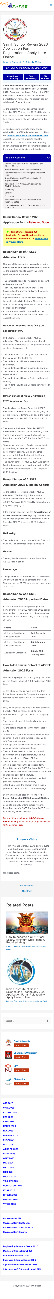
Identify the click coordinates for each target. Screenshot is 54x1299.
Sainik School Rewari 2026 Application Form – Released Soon (25, 165)
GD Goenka (45, 77)
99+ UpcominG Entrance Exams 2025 (22, 1269)
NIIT (16, 1066)
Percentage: (10, 196)
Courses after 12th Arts (15, 1232)
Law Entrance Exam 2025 (16, 1255)
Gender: (8, 193)
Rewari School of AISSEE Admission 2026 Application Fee (23, 179)
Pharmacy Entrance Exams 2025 (19, 1260)
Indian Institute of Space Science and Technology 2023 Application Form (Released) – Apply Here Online (26, 993)
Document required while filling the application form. (25, 174)
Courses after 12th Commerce (18, 1227)
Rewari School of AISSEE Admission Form (23, 169)
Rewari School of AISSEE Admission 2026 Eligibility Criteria (23, 185)
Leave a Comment (12, 62)
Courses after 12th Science (16, 1223)
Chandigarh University (13, 77)
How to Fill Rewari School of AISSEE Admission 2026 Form (25, 206)
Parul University (31, 77)
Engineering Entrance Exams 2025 (20, 1246)
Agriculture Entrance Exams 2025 (20, 1264)
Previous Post (27, 886)
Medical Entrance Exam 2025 (18, 1251)
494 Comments (13, 946)
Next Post (27, 891)
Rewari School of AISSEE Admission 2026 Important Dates (23, 201)
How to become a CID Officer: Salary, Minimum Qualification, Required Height (25, 939)
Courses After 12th (12, 1218)
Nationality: (10, 190)
